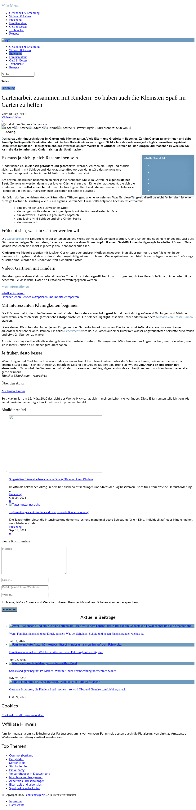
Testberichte (16, 30)
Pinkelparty (16, 770)
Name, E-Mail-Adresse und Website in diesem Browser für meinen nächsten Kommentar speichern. (72, 602)
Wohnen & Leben (20, 16)
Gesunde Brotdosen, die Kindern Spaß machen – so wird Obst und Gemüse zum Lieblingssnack (67, 689)
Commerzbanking (21, 755)
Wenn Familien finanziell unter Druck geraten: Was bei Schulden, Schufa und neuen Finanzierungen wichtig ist (76, 633)
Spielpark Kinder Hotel (24, 788)
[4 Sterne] (50, 128)
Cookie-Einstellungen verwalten (23, 715)
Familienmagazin (34, 794)
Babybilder (16, 759)
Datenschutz (16, 805)
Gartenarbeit (15, 238)
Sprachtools (17, 762)
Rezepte (14, 33)
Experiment (72, 331)
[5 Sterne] (64, 128)
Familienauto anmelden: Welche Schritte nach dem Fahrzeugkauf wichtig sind (56, 652)
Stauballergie (18, 766)
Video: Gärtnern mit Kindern (170, 179)
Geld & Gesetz (18, 26)
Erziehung (15, 19)
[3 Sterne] (36, 128)
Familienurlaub (18, 23)
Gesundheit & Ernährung (24, 13)
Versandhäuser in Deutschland (29, 773)
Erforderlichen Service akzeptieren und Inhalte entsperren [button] (40, 297)
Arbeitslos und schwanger (26, 780)
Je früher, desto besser (166, 190)
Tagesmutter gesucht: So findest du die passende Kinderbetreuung (49, 512)
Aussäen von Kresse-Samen (174, 317)
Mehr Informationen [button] (15, 286)
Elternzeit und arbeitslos (25, 784)
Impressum (15, 801)
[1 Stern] (8, 128)
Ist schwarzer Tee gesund (25, 777)
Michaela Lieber (11, 117)
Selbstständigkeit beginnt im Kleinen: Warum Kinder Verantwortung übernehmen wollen (62, 670)
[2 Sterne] (21, 128)
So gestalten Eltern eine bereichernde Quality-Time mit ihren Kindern (51, 479)
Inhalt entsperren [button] (13, 293)
